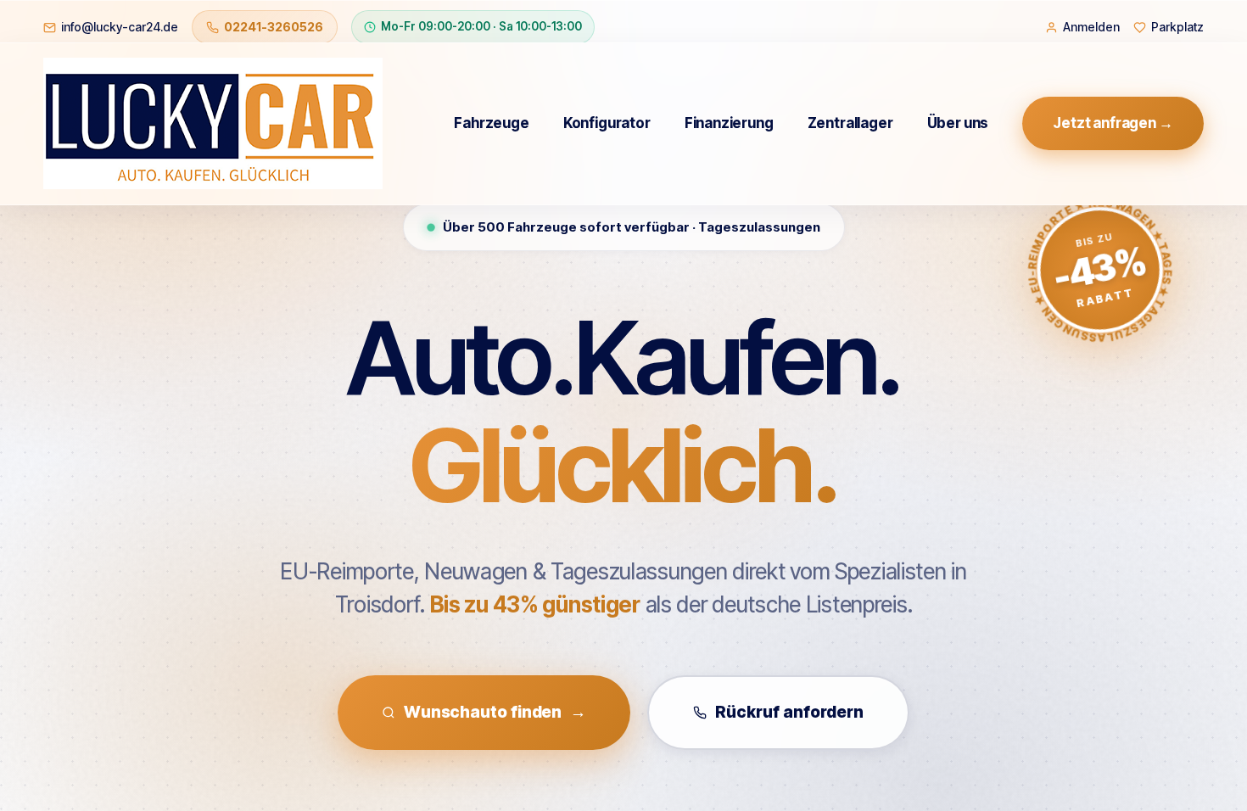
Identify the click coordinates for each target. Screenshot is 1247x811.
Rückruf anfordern (789, 712)
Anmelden (1091, 27)
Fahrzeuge (491, 123)
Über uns (958, 123)
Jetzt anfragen (1112, 123)
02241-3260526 (273, 27)
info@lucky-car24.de (119, 27)
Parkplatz (1177, 27)
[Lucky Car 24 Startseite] (213, 123)
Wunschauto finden (495, 712)
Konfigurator (607, 123)
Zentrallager (850, 123)
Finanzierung (729, 123)
